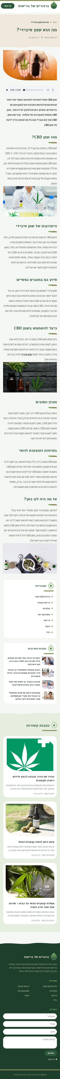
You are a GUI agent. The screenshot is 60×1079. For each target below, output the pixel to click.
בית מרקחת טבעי (50, 986)
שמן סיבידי (26, 354)
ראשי (55, 22)
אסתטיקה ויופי (23, 990)
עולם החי (53, 990)
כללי (55, 1000)
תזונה (27, 995)
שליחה (51, 1053)
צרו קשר (7, 5)
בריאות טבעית (23, 986)
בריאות (54, 995)
